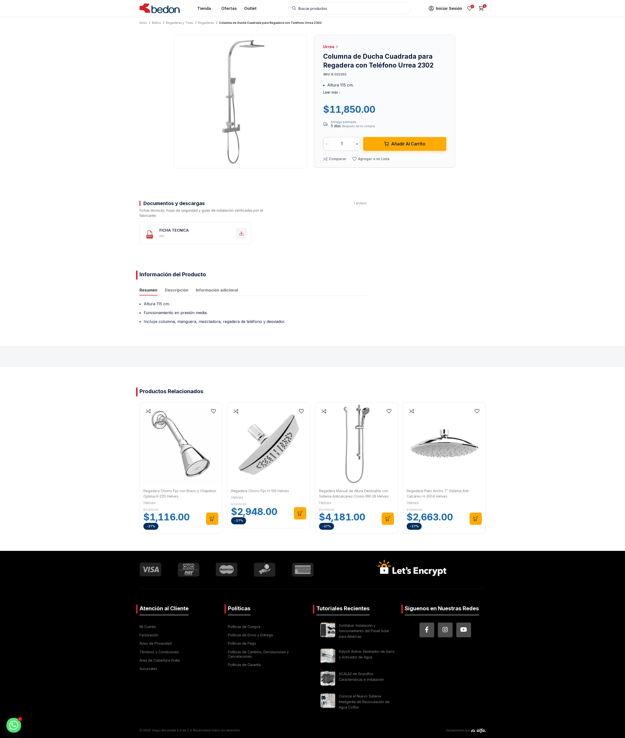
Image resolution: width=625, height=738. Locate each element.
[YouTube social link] (463, 630)
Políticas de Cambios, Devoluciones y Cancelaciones (258, 654)
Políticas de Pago (242, 643)
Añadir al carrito (408, 143)
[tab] (148, 290)
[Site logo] (159, 7)
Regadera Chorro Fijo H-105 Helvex (260, 491)
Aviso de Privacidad (155, 643)
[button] (212, 519)
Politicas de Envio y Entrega (250, 635)
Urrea (329, 46)
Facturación (148, 635)
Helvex (149, 503)
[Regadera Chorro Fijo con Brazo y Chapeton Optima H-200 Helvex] (181, 444)
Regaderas (206, 23)
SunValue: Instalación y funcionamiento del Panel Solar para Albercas (364, 631)
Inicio (143, 23)
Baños (156, 23)
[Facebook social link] (426, 630)
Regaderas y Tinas (179, 23)
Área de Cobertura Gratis (159, 660)
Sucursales (148, 669)
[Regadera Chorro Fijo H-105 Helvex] (268, 444)
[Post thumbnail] (327, 632)
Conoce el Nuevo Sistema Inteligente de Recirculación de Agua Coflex (364, 701)
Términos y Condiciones (159, 652)
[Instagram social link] (445, 630)
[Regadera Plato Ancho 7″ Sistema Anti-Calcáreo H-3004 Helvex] (444, 444)
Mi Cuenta (147, 627)
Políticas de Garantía (244, 665)
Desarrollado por (458, 730)
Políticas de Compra (244, 627)
